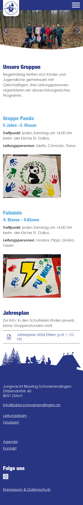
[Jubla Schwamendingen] (11, 8)
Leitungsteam (15, 416)
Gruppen (11, 422)
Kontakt (10, 448)
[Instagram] (5, 476)
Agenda (10, 442)
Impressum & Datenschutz (26, 489)
